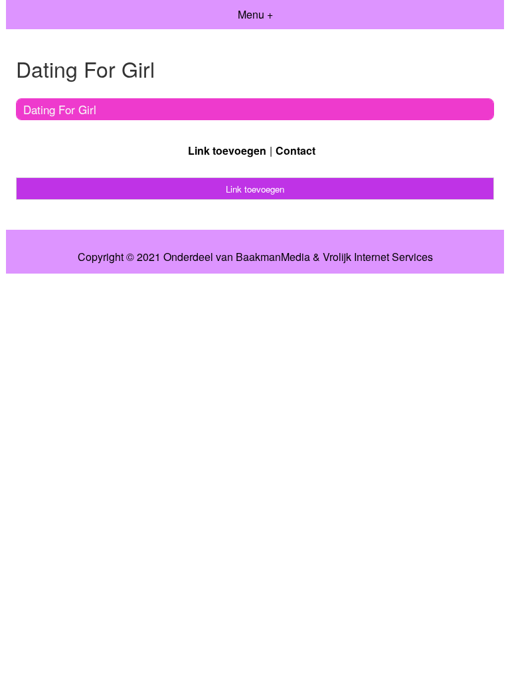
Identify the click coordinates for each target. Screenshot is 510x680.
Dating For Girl (59, 109)
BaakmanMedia (273, 257)
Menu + (255, 14)
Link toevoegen (227, 150)
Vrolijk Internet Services (378, 257)
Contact (295, 150)
